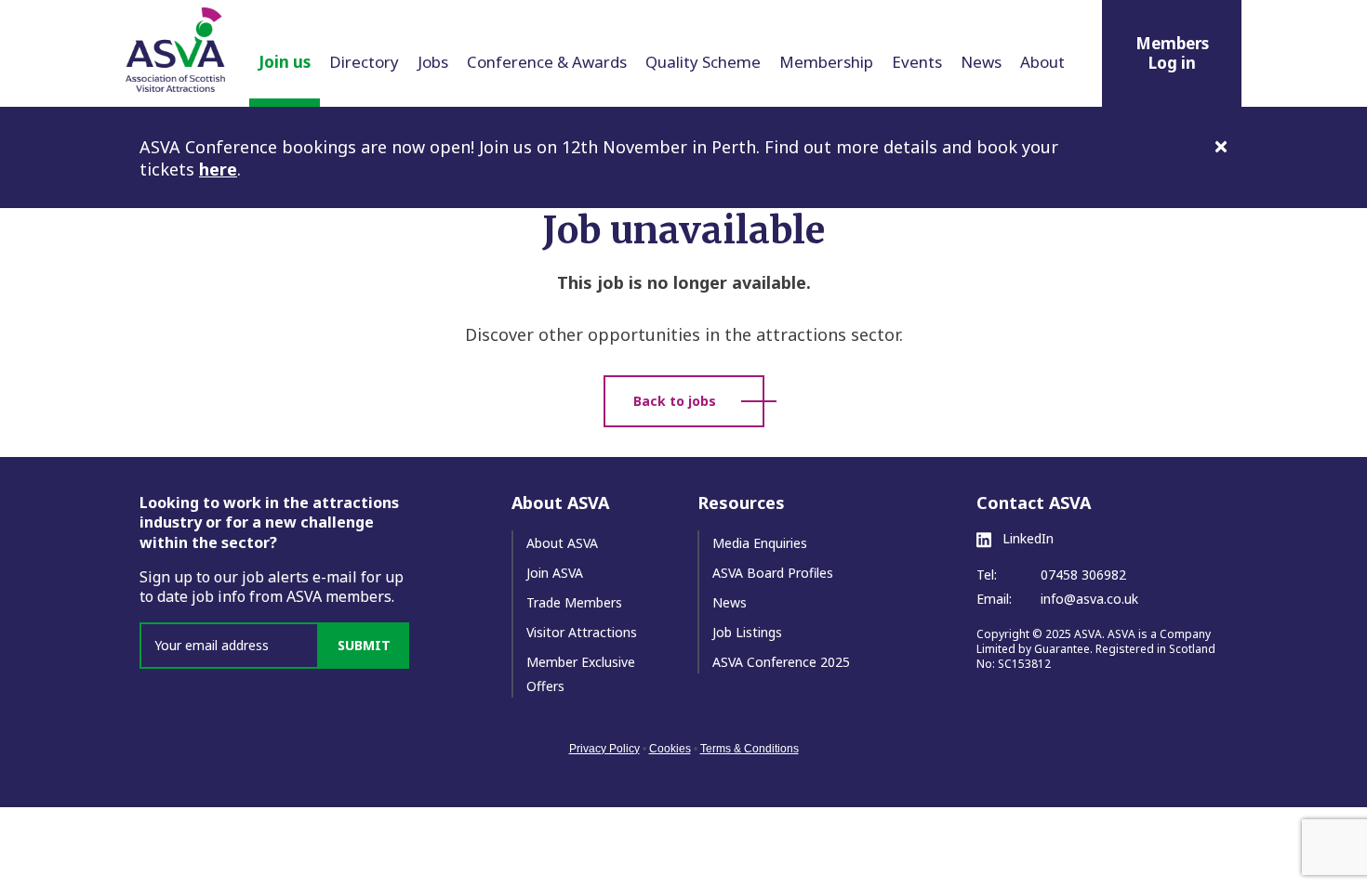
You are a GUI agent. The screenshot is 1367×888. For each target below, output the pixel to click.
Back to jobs (674, 401)
